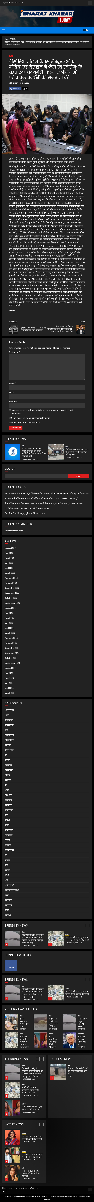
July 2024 (9, 673)
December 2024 (12, 648)
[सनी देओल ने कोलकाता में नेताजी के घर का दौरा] (12, 1137)
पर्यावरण (8, 805)
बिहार (7, 825)
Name (12, 383)
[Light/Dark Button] (85, 30)
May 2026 (9, 563)
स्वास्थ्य (8, 915)
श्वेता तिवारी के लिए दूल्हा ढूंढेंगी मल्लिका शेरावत (25, 513)
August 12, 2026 (29, 1161)
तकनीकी (9, 770)
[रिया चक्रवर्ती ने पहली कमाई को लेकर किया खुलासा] (12, 1155)
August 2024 (10, 668)
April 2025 (9, 628)
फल (6, 815)
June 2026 (9, 558)
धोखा (7, 790)
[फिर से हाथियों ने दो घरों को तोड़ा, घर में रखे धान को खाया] (58, 1072)
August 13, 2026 (29, 1142)
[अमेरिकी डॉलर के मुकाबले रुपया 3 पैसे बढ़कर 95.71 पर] (12, 938)
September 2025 (12, 603)
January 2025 (11, 643)
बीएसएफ (9, 830)
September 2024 (12, 663)
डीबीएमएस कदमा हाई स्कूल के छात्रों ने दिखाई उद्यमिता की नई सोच (77, 452)
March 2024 (10, 693)
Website (13, 401)
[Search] (90, 30)
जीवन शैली (9, 740)
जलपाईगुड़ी (9, 735)
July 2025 (9, 613)
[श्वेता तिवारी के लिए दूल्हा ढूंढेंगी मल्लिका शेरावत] (56, 938)
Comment (14, 352)
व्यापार (7, 870)
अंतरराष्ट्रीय (9, 710)
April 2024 (9, 688)
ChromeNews (79, 1196)
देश (6, 785)
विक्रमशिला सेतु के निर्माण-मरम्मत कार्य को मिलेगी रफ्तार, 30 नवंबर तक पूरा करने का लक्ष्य (44, 503)
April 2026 (9, 568)
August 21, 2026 (29, 459)
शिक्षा (11, 56)
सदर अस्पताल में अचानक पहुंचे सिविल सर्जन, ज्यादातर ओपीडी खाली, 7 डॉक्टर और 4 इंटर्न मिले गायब (47, 493)
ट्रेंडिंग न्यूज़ (9, 750)
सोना (7, 910)
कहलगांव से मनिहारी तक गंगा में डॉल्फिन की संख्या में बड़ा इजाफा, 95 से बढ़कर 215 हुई (41, 498)
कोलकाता (9, 725)
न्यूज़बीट (8, 800)
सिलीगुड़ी (8, 905)
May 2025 (9, 623)
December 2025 (12, 588)
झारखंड (8, 745)
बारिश (7, 820)
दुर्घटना (8, 780)
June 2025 (9, 618)
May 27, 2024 (24, 83)
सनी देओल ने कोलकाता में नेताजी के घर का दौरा (32, 1137)
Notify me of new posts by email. (25, 422)
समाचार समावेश (12, 890)
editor (15, 83)
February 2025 (11, 638)
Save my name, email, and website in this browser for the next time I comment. (42, 411)
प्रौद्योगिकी (9, 810)
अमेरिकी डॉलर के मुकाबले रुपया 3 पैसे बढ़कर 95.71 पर (28, 508)
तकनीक (8, 765)
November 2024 (12, 653)
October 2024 (11, 658)
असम (7, 715)
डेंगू (6, 755)
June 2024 (9, 678)
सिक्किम (8, 900)
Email (12, 392)
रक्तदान (8, 845)
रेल (6, 855)
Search (10, 468)
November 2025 (12, 593)
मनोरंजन (8, 835)
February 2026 (11, 578)
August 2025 (10, 608)
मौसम (7, 840)
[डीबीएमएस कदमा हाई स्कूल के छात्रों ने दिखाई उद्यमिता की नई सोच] (56, 452)
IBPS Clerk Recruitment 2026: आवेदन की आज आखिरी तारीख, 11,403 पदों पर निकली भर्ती (34, 452)
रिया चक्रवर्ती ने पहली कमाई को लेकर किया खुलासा (31, 1156)
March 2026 (10, 573)
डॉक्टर (7, 760)
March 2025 (10, 633)
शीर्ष (6, 880)
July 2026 (9, 553)
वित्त (6, 865)
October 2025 (11, 598)
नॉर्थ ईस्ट (8, 795)
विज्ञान (7, 860)
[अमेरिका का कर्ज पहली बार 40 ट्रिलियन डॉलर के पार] (69, 1040)
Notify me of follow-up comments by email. (30, 418)
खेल (6, 730)
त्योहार (7, 775)
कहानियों (9, 720)
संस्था (7, 895)
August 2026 (10, 548)
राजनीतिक (9, 850)
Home (4, 1188)
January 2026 (11, 583)
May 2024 (9, 683)
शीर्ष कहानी (9, 885)
